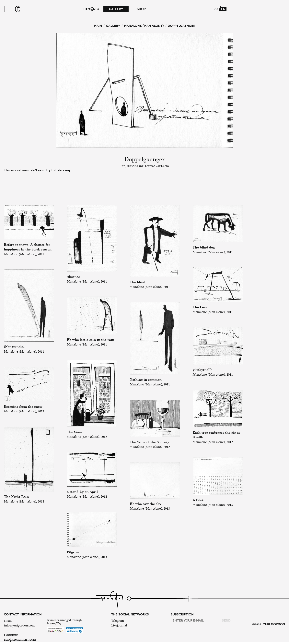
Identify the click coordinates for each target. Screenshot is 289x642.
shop (141, 9)
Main (98, 26)
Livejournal (119, 625)
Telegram (117, 621)
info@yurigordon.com (19, 625)
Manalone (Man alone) (144, 26)
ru (216, 9)
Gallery (116, 9)
